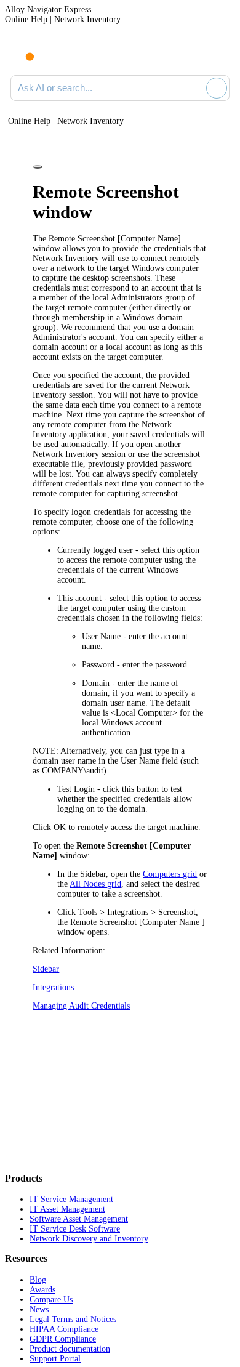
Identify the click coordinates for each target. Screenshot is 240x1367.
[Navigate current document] (220, 54)
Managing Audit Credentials (81, 1005)
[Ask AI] (216, 88)
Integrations (53, 987)
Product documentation (70, 1348)
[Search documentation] (194, 88)
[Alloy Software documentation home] (22, 50)
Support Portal (55, 1358)
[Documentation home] (61, 54)
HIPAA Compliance (64, 1329)
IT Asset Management (67, 1209)
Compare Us (51, 1299)
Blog (38, 1279)
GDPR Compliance (63, 1339)
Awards (42, 1289)
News (39, 1309)
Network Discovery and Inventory (89, 1238)
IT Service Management (71, 1199)
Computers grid (170, 874)
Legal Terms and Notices (73, 1319)
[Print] (37, 167)
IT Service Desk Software (75, 1228)
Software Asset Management (79, 1219)
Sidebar (46, 969)
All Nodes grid (95, 884)
